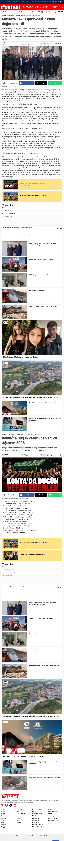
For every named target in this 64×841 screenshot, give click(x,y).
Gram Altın (56, 6)
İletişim (50, 814)
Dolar (37, 6)
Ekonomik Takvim (37, 825)
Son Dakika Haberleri (54, 820)
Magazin (55, 12)
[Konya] (32, 377)
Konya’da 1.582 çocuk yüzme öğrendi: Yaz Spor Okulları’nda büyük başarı (45, 419)
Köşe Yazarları (36, 809)
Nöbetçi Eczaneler (37, 827)
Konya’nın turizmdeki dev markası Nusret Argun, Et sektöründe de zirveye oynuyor (42, 244)
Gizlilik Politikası (52, 811)
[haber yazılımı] (55, 840)
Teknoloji (40, 12)
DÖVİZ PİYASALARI (25, 1)
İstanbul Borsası (37, 816)
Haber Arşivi (51, 816)
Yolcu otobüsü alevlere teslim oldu (38, 290)
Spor (50, 12)
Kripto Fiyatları (36, 822)
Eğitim (18, 816)
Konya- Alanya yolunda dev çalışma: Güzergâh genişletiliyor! (45, 777)
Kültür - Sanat (21, 814)
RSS (17, 835)
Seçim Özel (20, 820)
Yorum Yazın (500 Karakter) (9, 214)
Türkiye (23, 12)
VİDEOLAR (16, 1)
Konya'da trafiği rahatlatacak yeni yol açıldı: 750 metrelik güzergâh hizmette (31, 397)
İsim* (3, 208)
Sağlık (46, 12)
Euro (45, 6)
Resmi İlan (11, 12)
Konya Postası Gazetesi (8, 15)
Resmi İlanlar (20, 809)
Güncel (18, 12)
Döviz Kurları (36, 818)
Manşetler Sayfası (37, 814)
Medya (19, 822)
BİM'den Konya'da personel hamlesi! (38, 275)
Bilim (18, 818)
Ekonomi (34, 12)
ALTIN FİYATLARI (35, 1)
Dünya (19, 811)
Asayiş (3, 827)
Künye (50, 809)
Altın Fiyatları (36, 820)
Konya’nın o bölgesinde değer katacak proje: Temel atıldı (44, 306)
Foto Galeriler (36, 811)
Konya (28, 12)
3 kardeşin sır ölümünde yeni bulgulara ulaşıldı (20, 357)
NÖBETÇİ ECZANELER (46, 1)
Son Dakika (4, 12)
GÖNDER (59, 228)
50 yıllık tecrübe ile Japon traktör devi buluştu (41, 259)
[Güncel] (32, 337)
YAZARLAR (9, 1)
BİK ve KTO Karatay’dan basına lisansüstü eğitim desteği (44, 402)
